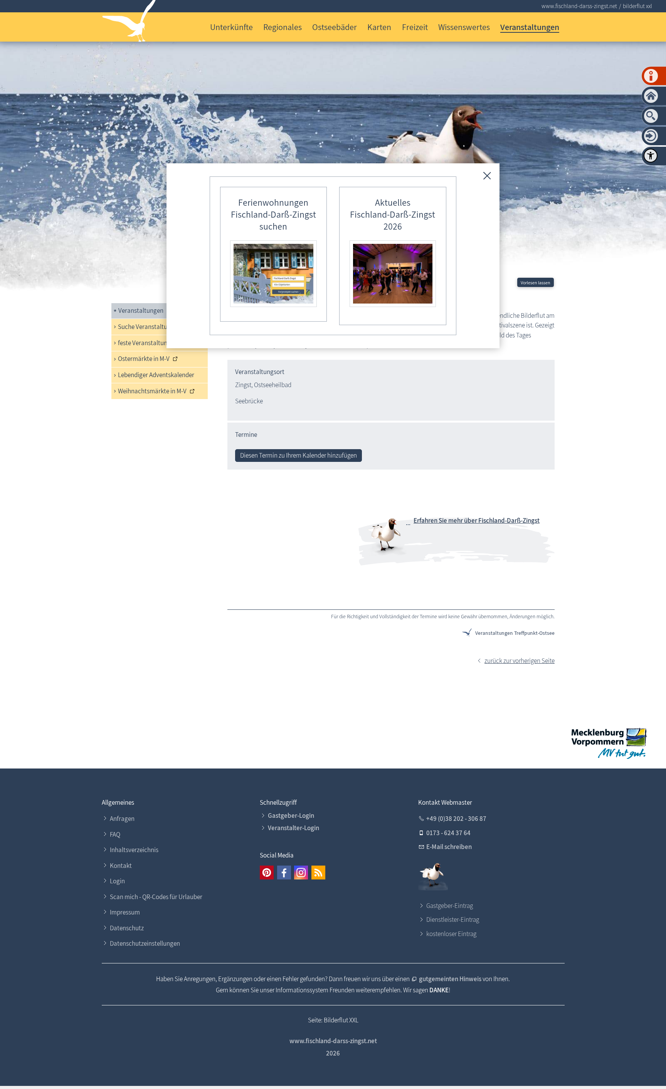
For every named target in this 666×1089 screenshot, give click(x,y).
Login (117, 881)
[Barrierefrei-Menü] (651, 156)
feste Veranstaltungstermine (156, 343)
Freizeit (415, 26)
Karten (379, 26)
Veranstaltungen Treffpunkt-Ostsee (515, 632)
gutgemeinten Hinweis (450, 979)
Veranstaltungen (529, 26)
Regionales (282, 26)
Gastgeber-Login (291, 815)
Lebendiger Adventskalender (156, 375)
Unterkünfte (231, 26)
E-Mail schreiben (449, 846)
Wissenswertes (464, 26)
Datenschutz (127, 928)
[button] (267, 872)
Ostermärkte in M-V (144, 358)
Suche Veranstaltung (146, 326)
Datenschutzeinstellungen (145, 943)
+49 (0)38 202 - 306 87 (456, 818)
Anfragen (122, 818)
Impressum (125, 912)
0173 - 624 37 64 (448, 833)
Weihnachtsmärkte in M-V (152, 391)
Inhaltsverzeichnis (134, 850)
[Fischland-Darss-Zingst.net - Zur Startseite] (129, 22)
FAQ (115, 834)
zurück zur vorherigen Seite (519, 660)
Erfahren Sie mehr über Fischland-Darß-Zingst (477, 520)
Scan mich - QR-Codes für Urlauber (156, 897)
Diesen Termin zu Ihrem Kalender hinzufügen (298, 455)
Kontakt (121, 865)
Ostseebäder (334, 26)
